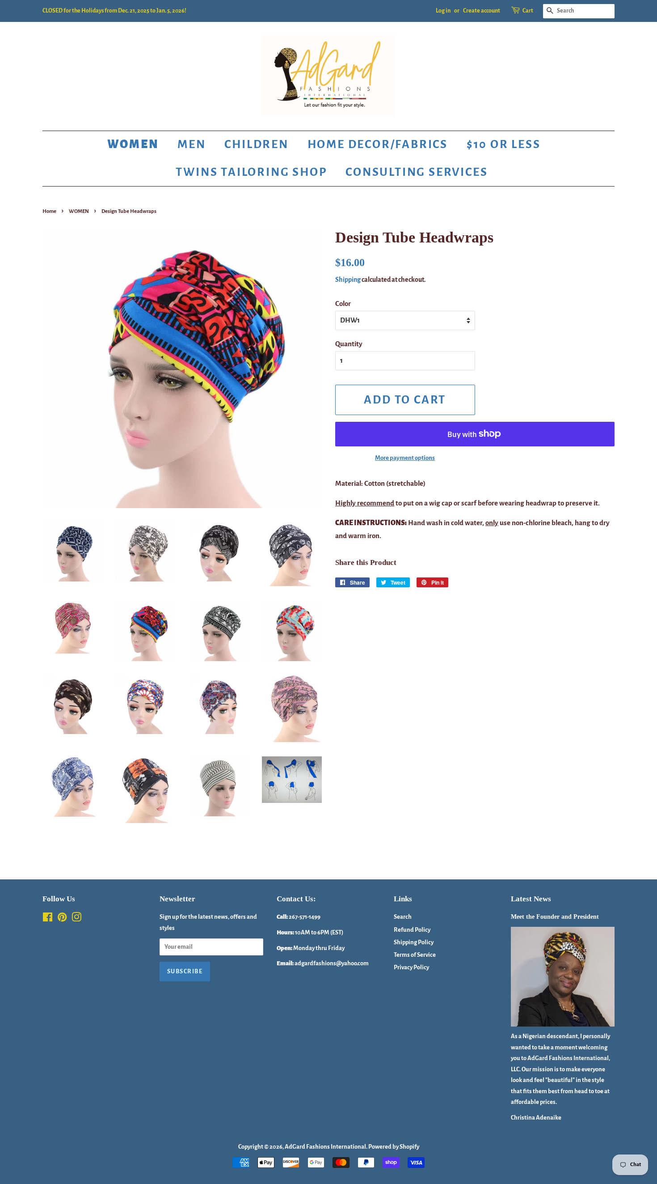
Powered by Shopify (393, 1146)
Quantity (348, 344)
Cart (527, 11)
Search (403, 916)
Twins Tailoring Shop (251, 172)
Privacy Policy (411, 967)
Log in (443, 11)
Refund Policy (412, 929)
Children (256, 144)
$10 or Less (504, 144)
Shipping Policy (414, 942)
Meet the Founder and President (555, 916)
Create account (481, 11)
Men (191, 144)
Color (343, 303)
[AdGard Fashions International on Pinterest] (62, 919)
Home (49, 211)
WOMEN (79, 211)
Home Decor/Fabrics (377, 144)
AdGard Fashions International (325, 1146)
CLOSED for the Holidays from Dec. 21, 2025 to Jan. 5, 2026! (114, 11)
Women (133, 144)
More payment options (405, 457)
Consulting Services (416, 172)
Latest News (531, 899)
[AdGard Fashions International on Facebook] (47, 919)
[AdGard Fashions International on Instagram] (76, 919)
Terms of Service (415, 954)
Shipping (348, 279)
